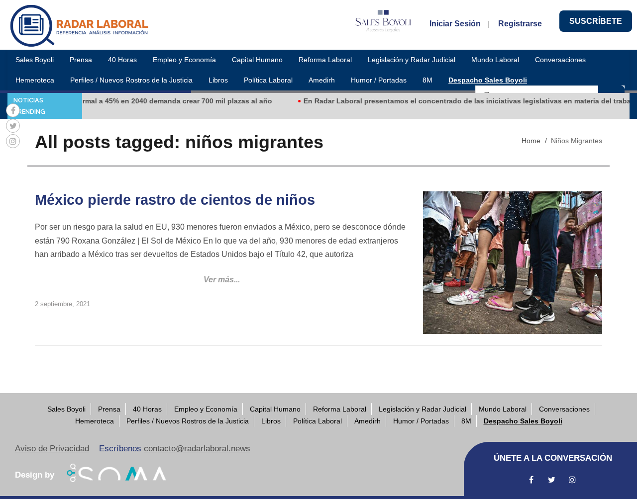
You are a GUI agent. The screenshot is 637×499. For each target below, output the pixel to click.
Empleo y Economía (184, 60)
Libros (218, 80)
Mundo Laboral (495, 60)
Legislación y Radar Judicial (411, 60)
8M (427, 80)
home (531, 141)
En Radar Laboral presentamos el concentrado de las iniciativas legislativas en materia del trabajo (461, 101)
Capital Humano (257, 60)
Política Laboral (268, 80)
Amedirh (322, 80)
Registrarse (520, 23)
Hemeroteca (34, 80)
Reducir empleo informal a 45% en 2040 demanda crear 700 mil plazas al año (133, 101)
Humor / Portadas (379, 80)
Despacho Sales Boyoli (487, 80)
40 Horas (122, 60)
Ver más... (222, 279)
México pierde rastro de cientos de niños (175, 200)
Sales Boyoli (34, 60)
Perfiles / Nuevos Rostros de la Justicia (131, 80)
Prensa (81, 60)
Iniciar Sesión (455, 23)
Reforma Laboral (325, 60)
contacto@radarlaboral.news (197, 448)
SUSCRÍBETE (595, 21)
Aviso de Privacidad (52, 448)
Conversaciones (560, 60)
